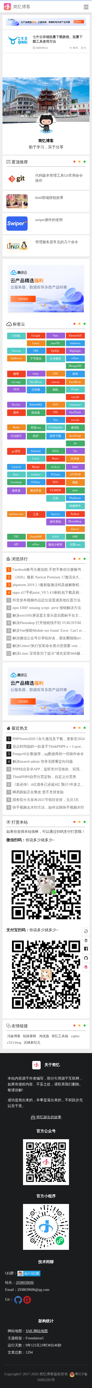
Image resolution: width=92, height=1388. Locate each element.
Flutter (75, 389)
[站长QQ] (86, 968)
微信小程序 (55, 544)
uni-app (16, 381)
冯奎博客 (13, 1036)
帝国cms (36, 427)
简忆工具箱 (60, 1036)
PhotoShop (75, 521)
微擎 (16, 373)
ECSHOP (55, 490)
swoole (75, 419)
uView (75, 358)
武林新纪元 (32, 1042)
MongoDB (75, 365)
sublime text (16, 513)
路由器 (35, 412)
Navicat (16, 350)
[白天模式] (86, 932)
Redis (16, 427)
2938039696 (25, 1282)
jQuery (75, 528)
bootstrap (16, 482)
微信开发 (35, 490)
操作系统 (55, 521)
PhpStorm (75, 497)
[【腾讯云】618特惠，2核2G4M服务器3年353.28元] (46, 19)
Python (75, 513)
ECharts (55, 474)
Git (75, 450)
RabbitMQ (36, 404)
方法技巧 (16, 435)
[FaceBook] (86, 949)
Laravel (16, 466)
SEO (55, 482)
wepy (35, 373)
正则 (55, 498)
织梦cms (75, 544)
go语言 (16, 451)
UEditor (35, 482)
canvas (55, 381)
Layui (35, 458)
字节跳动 (35, 358)
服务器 (16, 490)
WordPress (36, 381)
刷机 (55, 389)
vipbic (75, 1036)
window (35, 474)
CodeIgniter (55, 427)
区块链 (75, 458)
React (55, 458)
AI (75, 443)
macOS (55, 343)
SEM (16, 389)
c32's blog (14, 1042)
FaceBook (75, 381)
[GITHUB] (86, 958)
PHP (75, 536)
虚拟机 (75, 427)
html (75, 466)
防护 (36, 435)
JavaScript (75, 435)
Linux (35, 343)
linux (16, 474)
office (35, 544)
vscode (75, 396)
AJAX (55, 536)
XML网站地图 (37, 1331)
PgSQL (55, 350)
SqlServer (16, 358)
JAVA (55, 450)
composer (75, 404)
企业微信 (55, 358)
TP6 (55, 412)
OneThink (75, 412)
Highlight (75, 350)
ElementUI (75, 335)
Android (36, 450)
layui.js (55, 513)
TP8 (35, 350)
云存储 (35, 389)
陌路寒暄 (29, 1036)
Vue (55, 419)
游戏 (75, 373)
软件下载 (55, 435)
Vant (55, 335)
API (16, 544)
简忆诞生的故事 (48, 1117)
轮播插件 (75, 505)
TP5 (16, 536)
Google (35, 335)
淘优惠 (44, 1036)
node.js (55, 466)
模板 (75, 482)
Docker (16, 404)
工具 (36, 514)
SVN (55, 404)
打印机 (16, 335)
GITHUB (75, 474)
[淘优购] (86, 941)
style (75, 490)
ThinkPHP (36, 536)
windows (75, 343)
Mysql (35, 466)
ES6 (55, 373)
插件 (16, 412)
